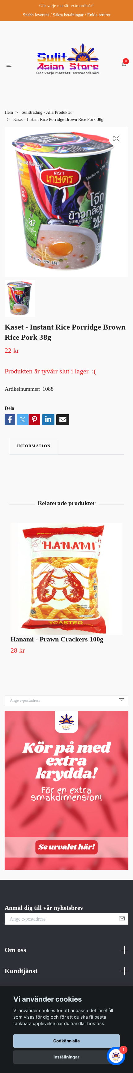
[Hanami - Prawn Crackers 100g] (66, 591)
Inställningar (66, 1056)
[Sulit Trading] (67, 70)
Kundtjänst (21, 983)
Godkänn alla (66, 1040)
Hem (9, 124)
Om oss (15, 962)
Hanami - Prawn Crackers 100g (57, 651)
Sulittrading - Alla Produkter (47, 124)
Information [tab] (33, 458)
